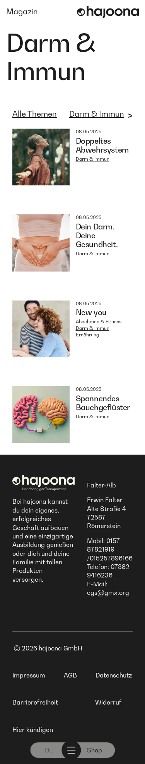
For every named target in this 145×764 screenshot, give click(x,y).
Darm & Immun (96, 114)
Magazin (22, 11)
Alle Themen (34, 114)
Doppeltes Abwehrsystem (102, 145)
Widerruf (108, 702)
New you (91, 312)
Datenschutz (114, 675)
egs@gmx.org (108, 592)
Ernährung (87, 335)
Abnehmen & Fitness (98, 321)
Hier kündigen (32, 729)
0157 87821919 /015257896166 (110, 549)
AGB (70, 675)
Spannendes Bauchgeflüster (103, 403)
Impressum (28, 675)
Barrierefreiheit (35, 702)
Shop (94, 750)
